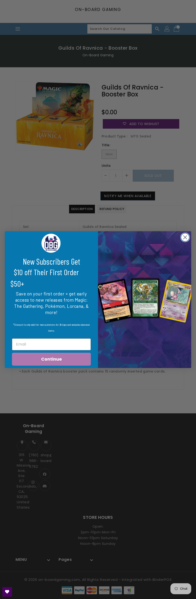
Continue (51, 359)
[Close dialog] (185, 237)
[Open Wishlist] (7, 592)
